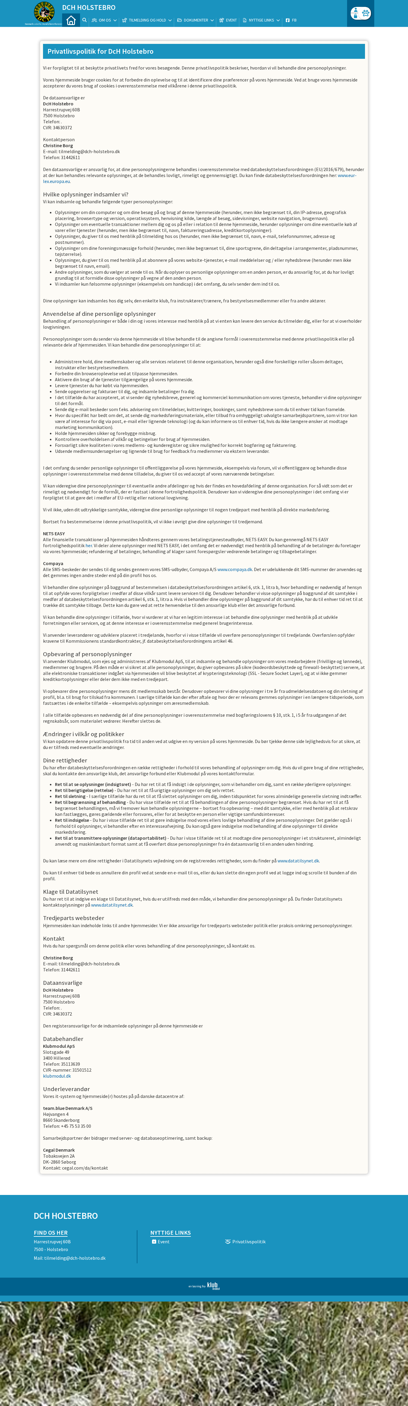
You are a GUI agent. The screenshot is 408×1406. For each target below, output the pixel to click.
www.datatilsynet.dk (298, 861)
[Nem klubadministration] (204, 1288)
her (88, 545)
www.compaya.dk (234, 569)
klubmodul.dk (57, 1076)
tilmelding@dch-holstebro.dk (74, 1258)
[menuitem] (71, 20)
